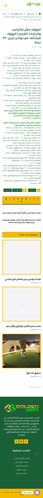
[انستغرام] (17, 441)
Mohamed (32, 190)
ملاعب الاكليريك (21, 466)
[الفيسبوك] (26, 441)
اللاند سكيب (7, 190)
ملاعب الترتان (21, 469)
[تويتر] (21, 441)
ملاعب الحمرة (21, 473)
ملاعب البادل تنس (21, 462)
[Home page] (40, 14)
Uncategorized (17, 190)
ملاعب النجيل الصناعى (21, 458)
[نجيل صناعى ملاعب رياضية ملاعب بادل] (33, 4)
